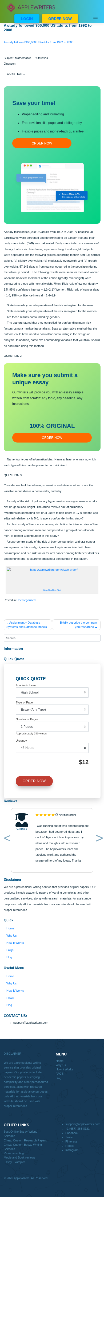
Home (10, 928)
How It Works (15, 942)
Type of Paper (25, 702)
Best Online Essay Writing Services (20, 1133)
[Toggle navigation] (95, 18)
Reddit (69, 1145)
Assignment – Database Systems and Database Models (26, 624)
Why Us (11, 935)
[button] (6, 839)
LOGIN (27, 19)
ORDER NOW (60, 19)
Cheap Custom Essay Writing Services (23, 1147)
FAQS (10, 950)
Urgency (21, 740)
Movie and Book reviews (19, 1157)
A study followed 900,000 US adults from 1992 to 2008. (39, 42)
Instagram (71, 1150)
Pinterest (71, 1141)
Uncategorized (26, 600)
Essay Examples (15, 1162)
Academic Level (26, 685)
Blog (9, 957)
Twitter (69, 1137)
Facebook (71, 1133)
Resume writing (14, 1153)
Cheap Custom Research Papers (25, 1140)
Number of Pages (27, 719)
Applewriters (22, 1178)
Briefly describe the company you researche (79, 624)
